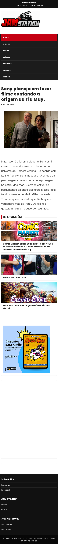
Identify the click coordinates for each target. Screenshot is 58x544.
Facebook (5, 490)
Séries (6, 50)
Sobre (4, 509)
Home (6, 37)
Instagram (5, 485)
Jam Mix (7, 70)
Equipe (4, 504)
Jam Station (36, 6)
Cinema (6, 44)
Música (6, 57)
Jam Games (21, 6)
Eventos (7, 64)
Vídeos (6, 77)
